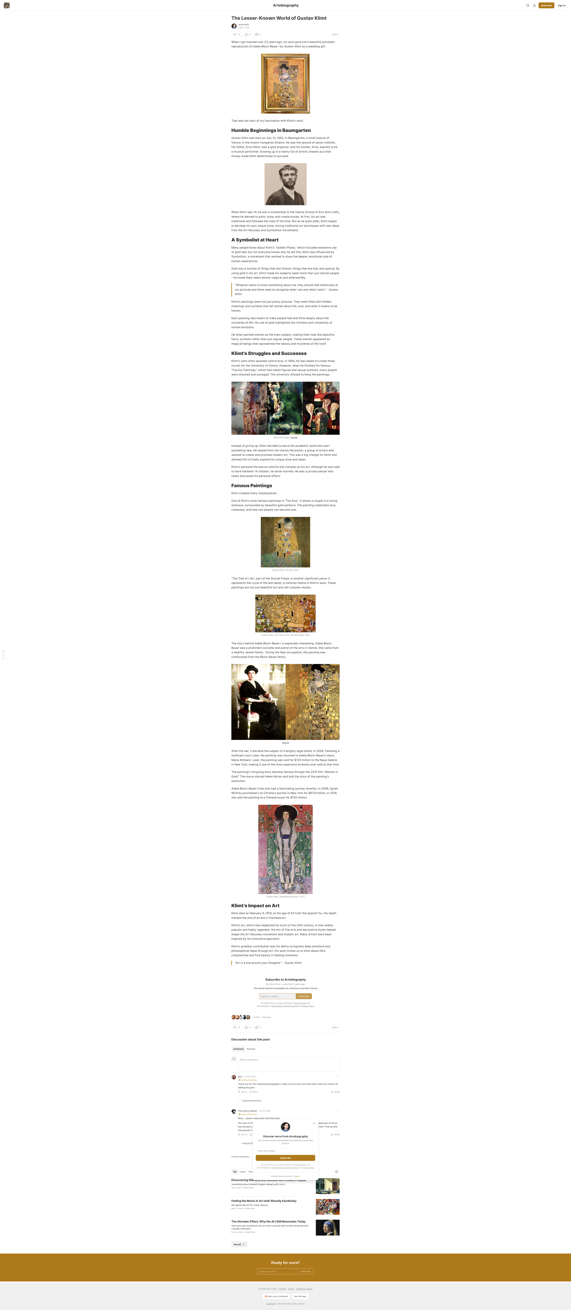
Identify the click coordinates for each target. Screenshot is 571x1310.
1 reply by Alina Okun (251, 1100)
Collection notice (304, 1288)
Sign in (562, 5)
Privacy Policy (308, 1167)
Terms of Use (300, 1164)
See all (237, 1244)
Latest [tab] (243, 1171)
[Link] (227, 130)
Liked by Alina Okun (249, 1080)
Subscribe (546, 5)
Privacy (282, 1288)
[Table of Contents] (3, 655)
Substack (270, 1303)
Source (294, 437)
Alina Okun (244, 25)
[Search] (528, 5)
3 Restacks (266, 1017)
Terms (291, 1288)
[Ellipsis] (338, 1076)
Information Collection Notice (285, 1167)
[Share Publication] (534, 5)
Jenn (240, 1076)
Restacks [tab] (251, 1049)
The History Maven (247, 1110)
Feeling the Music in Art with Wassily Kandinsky (264, 1201)
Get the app (300, 1296)
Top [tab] (235, 1171)
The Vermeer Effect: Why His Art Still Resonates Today (268, 1221)
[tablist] (244, 1049)
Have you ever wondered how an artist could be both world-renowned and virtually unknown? (269, 1227)
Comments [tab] (238, 1049)
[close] (314, 1123)
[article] (285, 1186)
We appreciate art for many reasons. (250, 1204)
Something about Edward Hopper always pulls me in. (258, 1184)
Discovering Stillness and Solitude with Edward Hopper (269, 1180)
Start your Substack (278, 1296)
